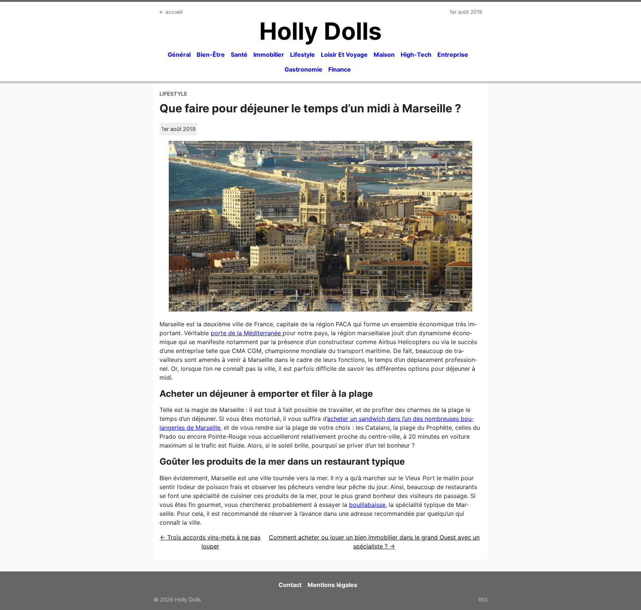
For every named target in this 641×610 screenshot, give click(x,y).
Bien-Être (211, 54)
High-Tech (416, 54)
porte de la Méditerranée (247, 333)
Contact (290, 584)
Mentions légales (332, 584)
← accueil (171, 12)
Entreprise (452, 54)
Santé (239, 54)
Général (179, 54)
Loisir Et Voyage (344, 54)
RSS (483, 600)
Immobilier (268, 54)
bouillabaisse (367, 504)
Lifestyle (302, 54)
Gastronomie (303, 69)
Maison (384, 54)
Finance (339, 69)
